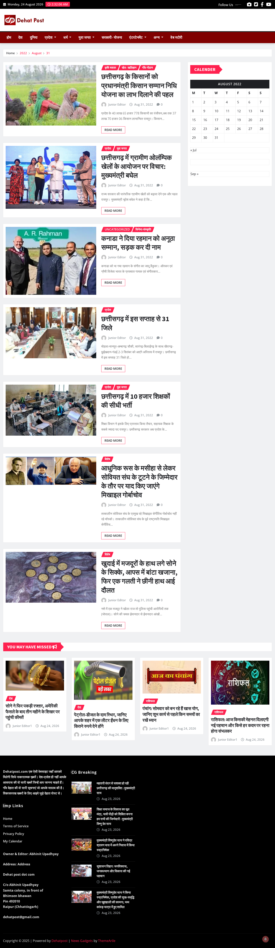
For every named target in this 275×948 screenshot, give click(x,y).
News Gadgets (82, 941)
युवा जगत (85, 37)
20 (250, 120)
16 (205, 120)
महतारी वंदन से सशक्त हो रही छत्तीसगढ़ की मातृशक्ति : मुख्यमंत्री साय (116, 788)
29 (194, 137)
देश (20, 37)
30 (205, 137)
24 (216, 129)
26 (239, 129)
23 (205, 129)
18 (228, 120)
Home (10, 53)
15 (194, 120)
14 (261, 111)
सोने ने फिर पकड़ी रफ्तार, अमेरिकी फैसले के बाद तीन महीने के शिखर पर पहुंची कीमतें (33, 711)
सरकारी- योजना (112, 37)
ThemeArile (106, 941)
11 (228, 111)
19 (239, 120)
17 (216, 120)
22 (194, 129)
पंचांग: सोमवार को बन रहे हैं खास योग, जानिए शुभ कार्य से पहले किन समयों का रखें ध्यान (171, 714)
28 (261, 129)
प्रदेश (49, 37)
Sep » (194, 174)
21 (261, 120)
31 (48, 53)
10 (216, 111)
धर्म (65, 37)
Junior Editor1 (22, 726)
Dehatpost (60, 941)
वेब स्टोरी (176, 37)
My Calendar (12, 841)
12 (239, 111)
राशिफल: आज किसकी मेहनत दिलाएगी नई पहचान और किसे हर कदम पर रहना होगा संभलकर (240, 725)
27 (250, 129)
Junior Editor (117, 104)
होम (9, 37)
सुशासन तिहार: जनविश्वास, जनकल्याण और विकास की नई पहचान (113, 871)
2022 (23, 53)
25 (228, 129)
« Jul (193, 150)
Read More (113, 130)
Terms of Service (16, 826)
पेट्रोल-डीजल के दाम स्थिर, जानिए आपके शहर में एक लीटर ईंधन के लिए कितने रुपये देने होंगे (101, 720)
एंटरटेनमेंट (136, 37)
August (37, 53)
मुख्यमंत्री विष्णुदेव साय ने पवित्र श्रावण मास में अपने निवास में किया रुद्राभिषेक (116, 845)
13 (250, 111)
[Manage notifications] (265, 939)
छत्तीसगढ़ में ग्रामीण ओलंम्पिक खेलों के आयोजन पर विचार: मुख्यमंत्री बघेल (136, 166)
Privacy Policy (13, 834)
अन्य (157, 37)
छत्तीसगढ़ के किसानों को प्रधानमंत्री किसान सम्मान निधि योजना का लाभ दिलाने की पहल (139, 85)
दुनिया (33, 37)
